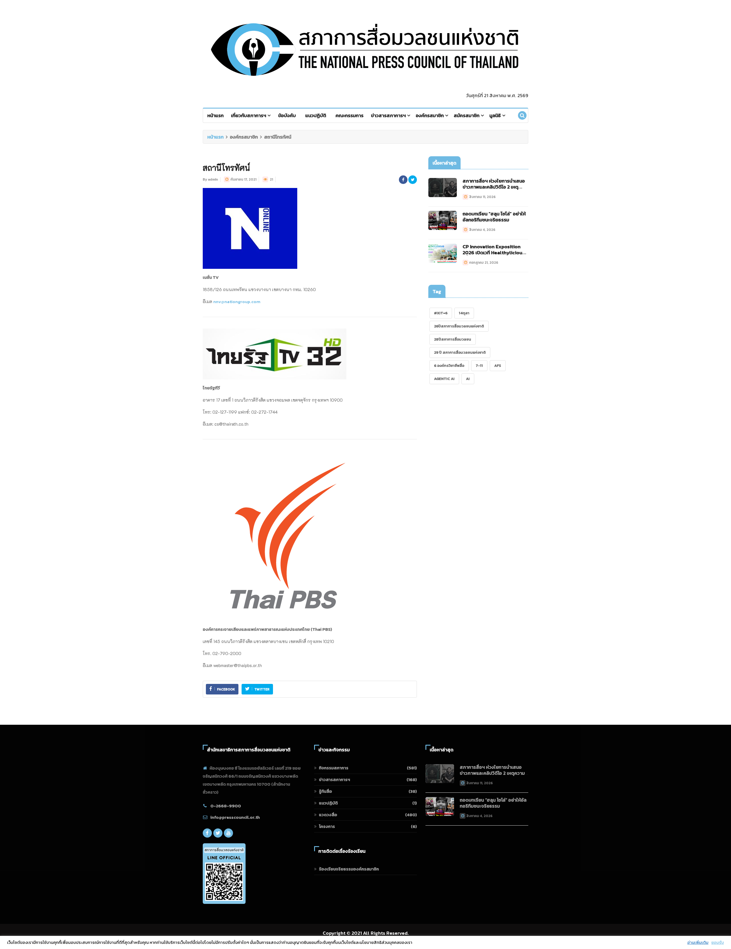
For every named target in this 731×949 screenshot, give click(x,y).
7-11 (479, 365)
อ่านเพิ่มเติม (697, 942)
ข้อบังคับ (287, 115)
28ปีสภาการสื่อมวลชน (452, 339)
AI (468, 378)
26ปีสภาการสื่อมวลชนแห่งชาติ (459, 326)
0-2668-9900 (225, 805)
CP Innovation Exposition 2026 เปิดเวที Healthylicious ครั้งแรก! (494, 252)
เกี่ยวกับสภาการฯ (248, 115)
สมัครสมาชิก (466, 115)
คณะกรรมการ (350, 115)
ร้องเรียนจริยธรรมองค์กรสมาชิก (349, 869)
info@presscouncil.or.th (235, 817)
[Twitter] (217, 833)
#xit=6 (440, 313)
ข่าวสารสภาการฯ (388, 115)
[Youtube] (228, 833)
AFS (497, 365)
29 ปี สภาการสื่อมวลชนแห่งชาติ (460, 352)
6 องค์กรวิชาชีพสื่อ (449, 365)
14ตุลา (464, 313)
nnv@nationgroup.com (236, 301)
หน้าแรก (215, 115)
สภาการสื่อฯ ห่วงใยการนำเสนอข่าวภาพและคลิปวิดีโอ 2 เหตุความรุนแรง (494, 187)
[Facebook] (207, 833)
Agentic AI (444, 378)
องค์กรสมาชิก (430, 115)
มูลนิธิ (495, 115)
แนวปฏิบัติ (315, 115)
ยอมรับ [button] (717, 942)
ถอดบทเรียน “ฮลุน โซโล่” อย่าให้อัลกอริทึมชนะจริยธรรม (494, 216)
